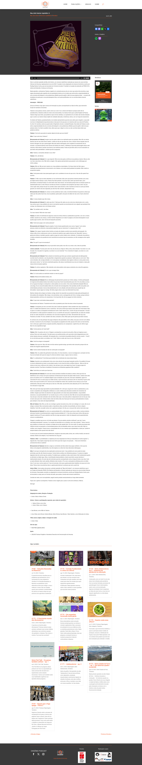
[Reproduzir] (32, 78)
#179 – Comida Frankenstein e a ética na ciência (70, 569)
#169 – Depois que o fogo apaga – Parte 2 (41, 704)
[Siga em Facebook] (33, 754)
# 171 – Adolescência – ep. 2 (70, 664)
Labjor (55, 758)
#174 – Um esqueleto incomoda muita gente (68, 615)
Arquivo (88, 4)
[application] (60, 78)
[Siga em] (39, 759)
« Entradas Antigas (35, 734)
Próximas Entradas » (106, 734)
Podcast (41, 708)
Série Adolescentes (101, 574)
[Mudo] (84, 78)
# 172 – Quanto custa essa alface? (98, 621)
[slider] (87, 78)
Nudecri (60, 758)
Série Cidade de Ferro (102, 669)
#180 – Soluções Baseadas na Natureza (41, 569)
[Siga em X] (38, 754)
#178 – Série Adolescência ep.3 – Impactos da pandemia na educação (99, 570)
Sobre (97, 4)
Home (65, 4)
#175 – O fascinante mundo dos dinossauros (42, 619)
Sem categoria (93, 626)
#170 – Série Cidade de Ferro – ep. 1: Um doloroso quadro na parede (99, 665)
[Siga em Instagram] (43, 754)
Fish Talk (40, 664)
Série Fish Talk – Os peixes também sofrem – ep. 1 (41, 661)
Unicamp (64, 758)
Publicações (75, 4)
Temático (41, 573)
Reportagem (42, 622)
